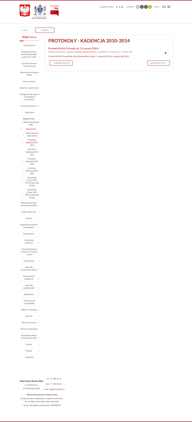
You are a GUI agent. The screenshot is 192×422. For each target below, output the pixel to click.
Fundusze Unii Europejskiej (29, 302)
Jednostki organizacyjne (29, 286)
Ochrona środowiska (28, 329)
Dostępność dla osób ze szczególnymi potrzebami (29, 97)
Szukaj (45, 30)
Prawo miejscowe (28, 212)
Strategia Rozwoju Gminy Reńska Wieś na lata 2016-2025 (29, 54)
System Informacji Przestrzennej (29, 64)
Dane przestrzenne (29, 106)
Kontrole (28, 316)
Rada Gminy (31, 129)
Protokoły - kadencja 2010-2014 (86, 52)
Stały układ (164, 6)
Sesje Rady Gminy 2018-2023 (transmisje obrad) (32, 182)
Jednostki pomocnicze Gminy (29, 268)
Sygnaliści (29, 357)
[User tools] (166, 53)
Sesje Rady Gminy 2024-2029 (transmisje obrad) (32, 194)
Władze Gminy (29, 119)
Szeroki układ (169, 6)
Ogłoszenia (29, 112)
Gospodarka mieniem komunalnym (29, 226)
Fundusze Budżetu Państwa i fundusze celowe (29, 251)
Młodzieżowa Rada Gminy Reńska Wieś (29, 204)
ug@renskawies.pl (57, 389)
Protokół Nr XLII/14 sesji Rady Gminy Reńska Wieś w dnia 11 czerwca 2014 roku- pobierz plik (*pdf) (88, 56)
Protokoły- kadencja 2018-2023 (32, 152)
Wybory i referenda (29, 310)
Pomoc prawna (29, 81)
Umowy (29, 344)
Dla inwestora (28, 234)
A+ (122, 7)
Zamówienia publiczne (29, 241)
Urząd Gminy (29, 261)
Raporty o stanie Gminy (29, 88)
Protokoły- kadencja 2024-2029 (32, 171)
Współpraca (29, 294)
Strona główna (29, 45)
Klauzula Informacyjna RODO (29, 73)
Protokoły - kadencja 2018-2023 (32, 161)
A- (117, 7)
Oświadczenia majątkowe (29, 277)
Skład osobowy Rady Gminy (32, 134)
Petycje (29, 351)
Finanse (29, 218)
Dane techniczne (29, 323)
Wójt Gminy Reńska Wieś (31, 123)
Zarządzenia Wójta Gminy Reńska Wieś (29, 336)
